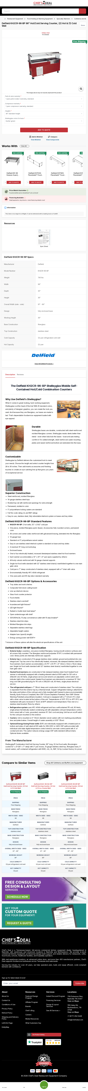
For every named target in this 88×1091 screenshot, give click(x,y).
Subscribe (79, 983)
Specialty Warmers (63, 19)
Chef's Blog (29, 1010)
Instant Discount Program (55, 996)
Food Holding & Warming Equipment (40, 19)
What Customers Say (33, 1023)
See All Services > (53, 1010)
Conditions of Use (8, 1004)
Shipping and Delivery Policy (10, 1018)
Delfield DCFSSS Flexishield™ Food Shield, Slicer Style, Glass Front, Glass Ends (35, 174)
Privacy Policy (7, 1009)
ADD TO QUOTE (14, 182)
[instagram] (53, 1048)
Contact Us (6, 1000)
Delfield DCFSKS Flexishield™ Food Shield (57, 174)
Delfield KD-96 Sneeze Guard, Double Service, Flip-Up (12, 174)
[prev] (4, 66)
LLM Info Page (7, 1023)
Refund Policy (7, 1013)
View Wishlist (36, 140)
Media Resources (32, 1019)
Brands (28, 1006)
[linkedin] (48, 1048)
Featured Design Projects (31, 997)
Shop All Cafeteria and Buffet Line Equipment (64, 763)
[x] (44, 1048)
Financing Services (53, 1000)
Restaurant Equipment (15, 19)
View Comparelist (52, 140)
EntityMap (5, 1027)
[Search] (82, 11)
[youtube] (39, 1048)
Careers (28, 1015)
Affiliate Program (31, 1002)
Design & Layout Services (52, 1005)
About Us (5, 996)
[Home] (3, 18)
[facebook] (35, 1048)
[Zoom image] (81, 88)
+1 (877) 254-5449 (74, 1016)
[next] (83, 66)
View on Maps (73, 1001)
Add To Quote (44, 130)
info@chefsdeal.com (75, 1020)
